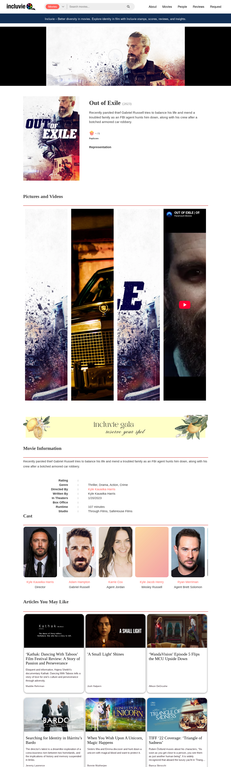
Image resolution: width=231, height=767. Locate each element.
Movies (167, 6)
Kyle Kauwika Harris (101, 489)
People (182, 6)
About (153, 6)
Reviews (198, 6)
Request (215, 6)
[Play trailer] (115, 56)
